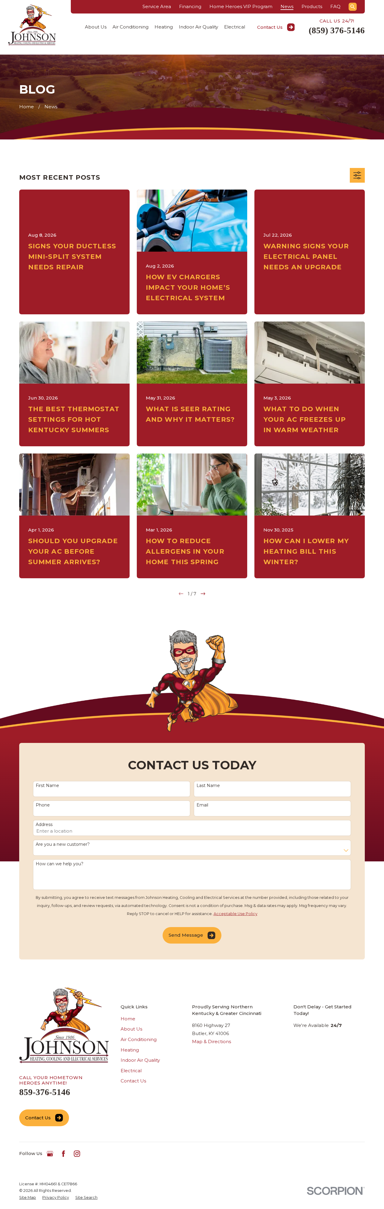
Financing (190, 6)
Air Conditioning (139, 1039)
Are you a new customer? (63, 844)
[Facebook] (63, 1154)
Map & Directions (211, 1041)
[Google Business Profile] (50, 1154)
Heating (130, 1050)
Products (312, 6)
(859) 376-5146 (337, 30)
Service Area (156, 6)
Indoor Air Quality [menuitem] (198, 27)
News (286, 6)
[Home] (32, 25)
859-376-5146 (44, 1092)
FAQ (335, 6)
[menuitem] (27, 1197)
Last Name (208, 785)
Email (202, 805)
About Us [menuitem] (95, 27)
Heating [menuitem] (163, 27)
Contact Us (270, 27)
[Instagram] (77, 1154)
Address (44, 824)
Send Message (186, 935)
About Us (131, 1029)
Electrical (131, 1070)
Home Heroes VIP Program (240, 6)
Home (128, 1019)
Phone (43, 805)
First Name (47, 785)
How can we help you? (59, 863)
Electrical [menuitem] (234, 27)
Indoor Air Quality (140, 1060)
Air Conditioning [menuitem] (130, 27)
